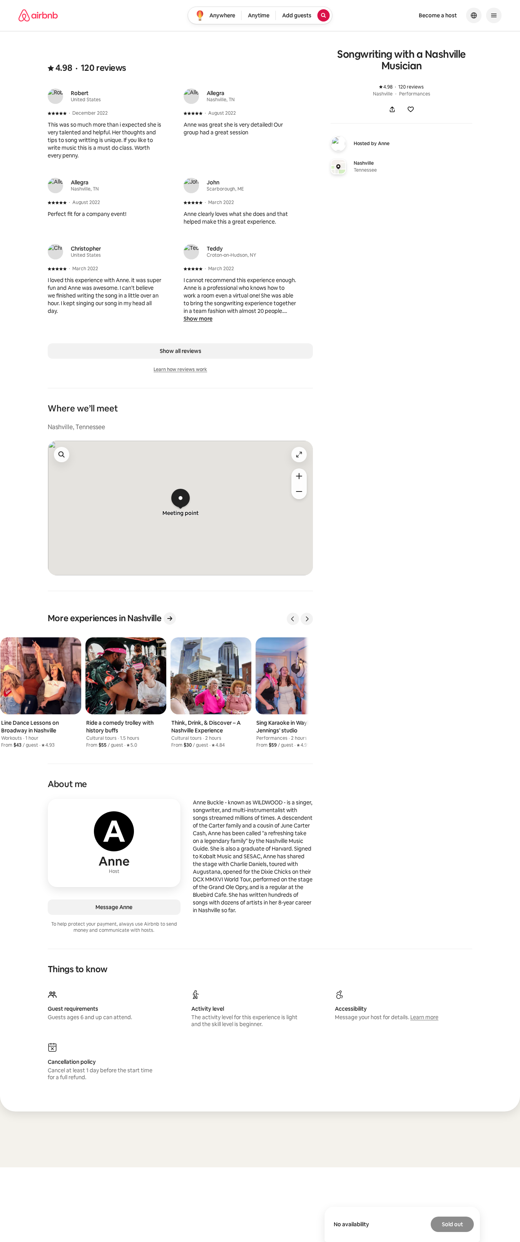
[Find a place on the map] (61, 454)
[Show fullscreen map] (299, 454)
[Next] (307, 619)
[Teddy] (191, 251)
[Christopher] (55, 251)
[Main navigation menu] (494, 15)
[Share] (392, 109)
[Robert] (55, 96)
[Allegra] (191, 96)
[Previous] (293, 619)
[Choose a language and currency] (474, 15)
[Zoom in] (299, 476)
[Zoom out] (299, 491)
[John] (191, 185)
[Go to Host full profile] (114, 843)
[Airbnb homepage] (38, 15)
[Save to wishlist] (410, 109)
